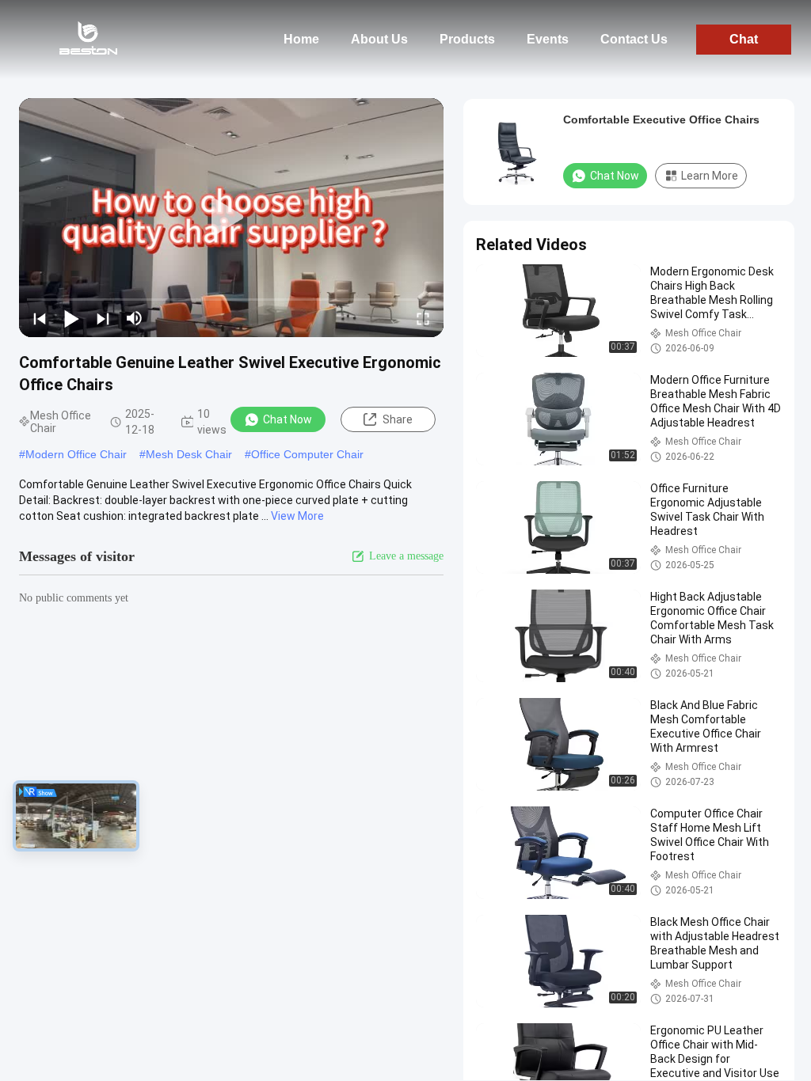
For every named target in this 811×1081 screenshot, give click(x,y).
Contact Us (634, 39)
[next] (103, 318)
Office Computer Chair (307, 454)
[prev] (39, 318)
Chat (743, 39)
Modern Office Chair (76, 454)
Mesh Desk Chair (189, 454)
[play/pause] (71, 318)
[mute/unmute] (134, 318)
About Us (379, 39)
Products (467, 39)
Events (548, 39)
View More (297, 516)
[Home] (87, 39)
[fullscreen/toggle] (423, 318)
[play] (231, 217)
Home (301, 39)
